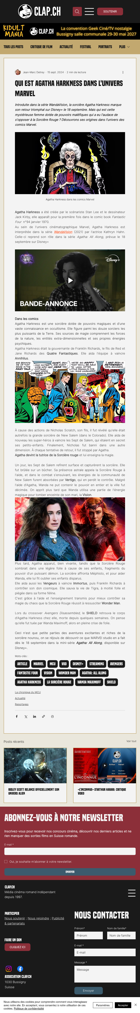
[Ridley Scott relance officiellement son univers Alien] (35, 765)
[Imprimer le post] (52, 716)
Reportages (21, 704)
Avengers (116, 664)
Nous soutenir (15, 916)
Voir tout (131, 741)
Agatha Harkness (29, 682)
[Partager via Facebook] (16, 716)
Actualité (66, 47)
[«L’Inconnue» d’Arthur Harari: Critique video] (104, 765)
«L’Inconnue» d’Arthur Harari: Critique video (102, 791)
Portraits (105, 47)
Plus (122, 47)
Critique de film (41, 47)
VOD (64, 664)
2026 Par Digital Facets (70, 992)
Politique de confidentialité (29, 1008)
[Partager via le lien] (43, 716)
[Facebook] (20, 959)
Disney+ (78, 664)
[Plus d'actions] (123, 72)
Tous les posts (13, 47)
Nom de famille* (116, 928)
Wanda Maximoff (89, 682)
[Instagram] (9, 959)
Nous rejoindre (38, 916)
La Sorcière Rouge (59, 682)
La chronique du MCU (28, 692)
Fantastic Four (27, 673)
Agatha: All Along (94, 673)
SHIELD (111, 682)
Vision (48, 673)
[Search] (77, 11)
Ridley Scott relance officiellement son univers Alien (33, 791)
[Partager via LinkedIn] (34, 716)
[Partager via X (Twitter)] (25, 716)
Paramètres (103, 1005)
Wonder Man (67, 673)
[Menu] (89, 11)
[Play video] (70, 280)
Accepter (123, 1005)
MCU (52, 664)
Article (22, 664)
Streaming (97, 664)
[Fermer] (135, 1005)
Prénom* (79, 928)
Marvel (39, 664)
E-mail (9, 844)
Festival (85, 47)
